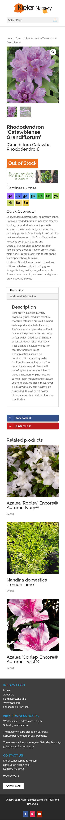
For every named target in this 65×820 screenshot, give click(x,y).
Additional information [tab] (23, 296)
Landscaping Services (15, 707)
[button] (53, 52)
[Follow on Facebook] (25, 814)
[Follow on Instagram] (32, 814)
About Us (8, 694)
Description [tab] (16, 290)
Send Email (13, 786)
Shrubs (19, 38)
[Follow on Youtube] (39, 814)
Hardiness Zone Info (14, 698)
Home (10, 38)
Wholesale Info (11, 702)
